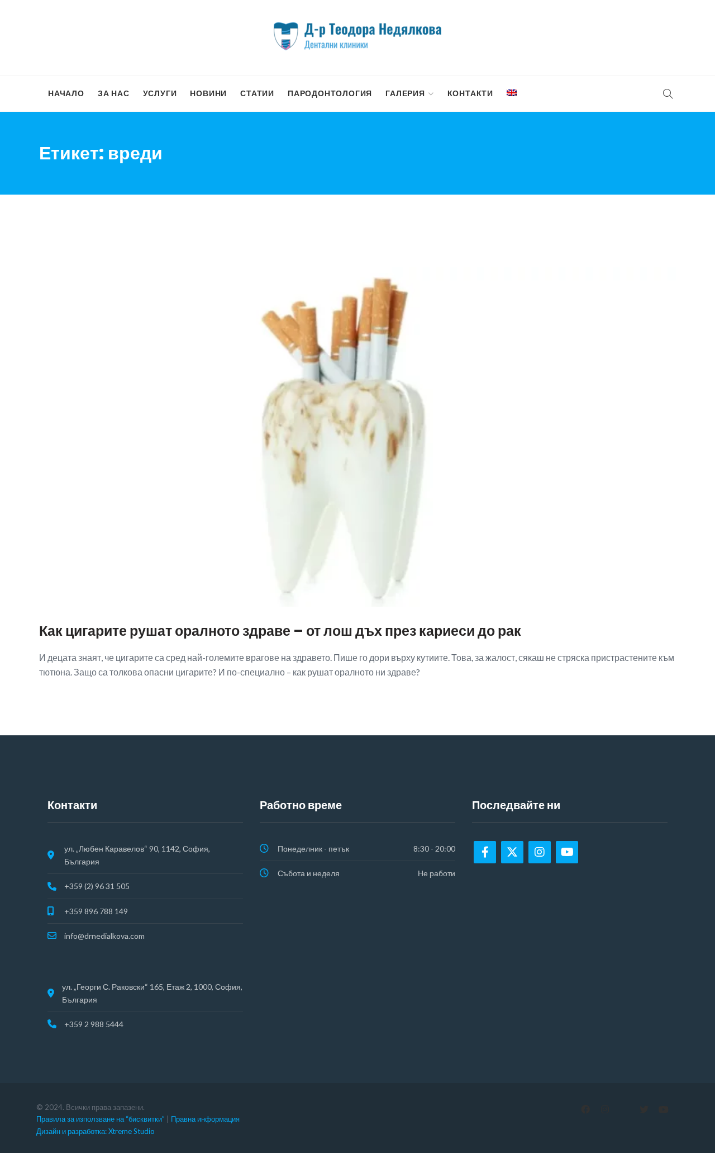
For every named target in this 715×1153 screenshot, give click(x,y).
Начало (66, 93)
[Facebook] (485, 852)
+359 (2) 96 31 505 (97, 886)
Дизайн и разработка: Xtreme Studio (95, 1131)
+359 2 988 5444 (93, 1024)
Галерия (405, 93)
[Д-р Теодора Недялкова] (357, 36)
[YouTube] (663, 1109)
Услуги (160, 93)
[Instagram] (539, 852)
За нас (114, 93)
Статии (257, 93)
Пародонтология (330, 93)
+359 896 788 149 (96, 911)
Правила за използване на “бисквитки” (100, 1118)
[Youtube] (567, 852)
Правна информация (205, 1118)
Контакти (470, 93)
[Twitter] (512, 852)
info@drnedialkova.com (104, 936)
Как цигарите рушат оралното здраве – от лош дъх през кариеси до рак (280, 631)
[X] (644, 1109)
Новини (208, 93)
